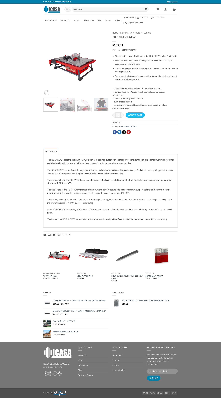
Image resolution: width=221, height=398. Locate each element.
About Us (82, 355)
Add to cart (135, 115)
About (109, 20)
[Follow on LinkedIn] (59, 373)
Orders (115, 365)
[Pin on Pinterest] (128, 132)
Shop (80, 360)
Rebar (76, 20)
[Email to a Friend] (124, 132)
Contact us (88, 20)
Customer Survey (85, 375)
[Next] (104, 63)
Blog (80, 370)
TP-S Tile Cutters (50, 276)
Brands (64, 20)
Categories (50, 20)
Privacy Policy (118, 370)
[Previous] (48, 63)
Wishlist (116, 360)
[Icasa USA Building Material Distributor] (52, 9)
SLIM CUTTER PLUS (85, 276)
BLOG (100, 20)
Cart (117, 20)
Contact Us (83, 365)
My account (117, 355)
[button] (172, 1)
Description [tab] (51, 152)
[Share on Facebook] (115, 132)
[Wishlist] (157, 9)
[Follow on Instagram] (50, 373)
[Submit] (146, 9)
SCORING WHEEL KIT (154, 276)
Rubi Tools (135, 33)
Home (115, 33)
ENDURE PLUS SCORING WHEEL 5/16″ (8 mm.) (127, 277)
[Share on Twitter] (119, 132)
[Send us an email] (55, 373)
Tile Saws (146, 33)
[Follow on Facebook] (46, 373)
